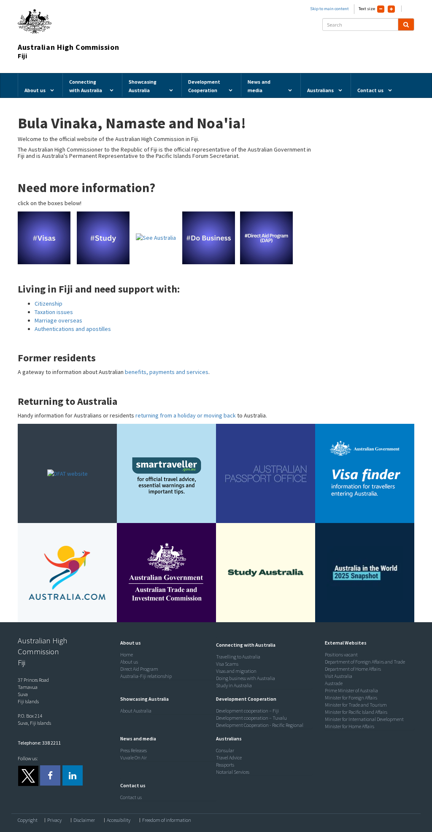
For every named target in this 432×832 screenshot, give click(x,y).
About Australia (135, 710)
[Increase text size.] (391, 9)
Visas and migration (236, 671)
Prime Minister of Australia (351, 690)
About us (129, 662)
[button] (128, 643)
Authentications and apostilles (73, 329)
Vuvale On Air (133, 757)
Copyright (28, 820)
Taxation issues (54, 312)
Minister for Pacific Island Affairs (356, 712)
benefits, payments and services (166, 372)
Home (126, 654)
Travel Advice (229, 757)
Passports (225, 765)
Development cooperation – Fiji (247, 710)
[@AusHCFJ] (28, 775)
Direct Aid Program (139, 669)
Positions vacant (341, 654)
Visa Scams (227, 664)
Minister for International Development (364, 719)
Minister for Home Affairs (349, 726)
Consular (225, 750)
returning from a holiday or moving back (185, 415)
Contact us (131, 797)
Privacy (54, 820)
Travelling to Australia (238, 656)
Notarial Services (232, 772)
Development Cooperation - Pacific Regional (259, 725)
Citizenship (48, 303)
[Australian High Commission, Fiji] (50, 775)
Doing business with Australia (245, 678)
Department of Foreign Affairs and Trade (365, 662)
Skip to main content (329, 8)
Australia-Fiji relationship (146, 676)
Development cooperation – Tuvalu (251, 718)
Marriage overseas (58, 320)
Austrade (334, 683)
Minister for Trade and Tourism (356, 705)
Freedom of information (166, 820)
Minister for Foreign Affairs (351, 697)
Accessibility (118, 820)
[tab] (166, 643)
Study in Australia (234, 685)
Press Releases (133, 750)
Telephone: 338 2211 (39, 743)
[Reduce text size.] (380, 9)
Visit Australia (338, 676)
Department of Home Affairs (353, 669)
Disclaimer (84, 820)
